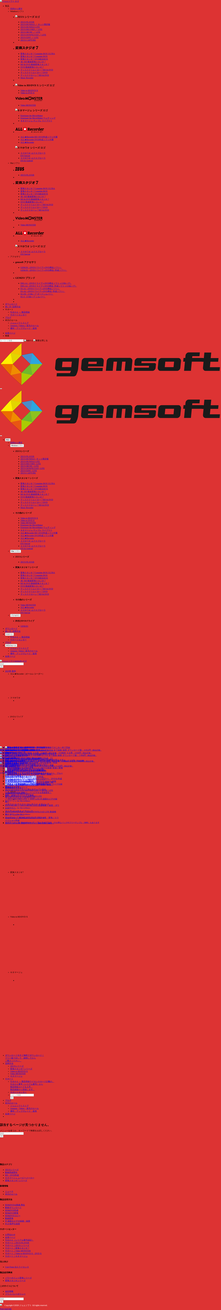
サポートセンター (18, 315)
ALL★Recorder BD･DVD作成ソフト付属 (38, 137)
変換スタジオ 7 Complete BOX (34, 56)
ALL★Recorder (27, 142)
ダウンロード (11, 304)
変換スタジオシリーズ (15, 1280)
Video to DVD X (27, 93)
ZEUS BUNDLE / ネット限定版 (34, 459)
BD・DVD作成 (12, 1175)
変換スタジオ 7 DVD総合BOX (34, 59)
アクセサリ (15, 615)
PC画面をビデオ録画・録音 (17, 1221)
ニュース (9, 1191)
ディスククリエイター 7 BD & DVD (36, 70)
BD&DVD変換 (11, 1213)
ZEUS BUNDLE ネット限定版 (35, 24)
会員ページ (10, 333)
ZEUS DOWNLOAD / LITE (32, 468)
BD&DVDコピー (12, 1216)
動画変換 (9, 1218)
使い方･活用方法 (12, 307)
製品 (7, 440)
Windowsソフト (17, 446)
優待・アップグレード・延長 (23, 328)
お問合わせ (10, 1235)
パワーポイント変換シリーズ (18, 1278)
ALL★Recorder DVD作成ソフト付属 (36, 140)
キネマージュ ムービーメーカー (19, 1178)
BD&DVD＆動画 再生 (15, 1205)
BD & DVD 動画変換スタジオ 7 (34, 64)
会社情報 (9, 1291)
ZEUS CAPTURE (28, 40)
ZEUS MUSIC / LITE (29, 466)
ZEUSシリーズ (17, 1066)
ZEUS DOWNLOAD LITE (33, 35)
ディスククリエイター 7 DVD (34, 72)
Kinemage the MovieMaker (31, 116)
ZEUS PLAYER (27, 22)
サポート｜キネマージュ (16, 1256)
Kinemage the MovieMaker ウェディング (38, 118)
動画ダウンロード (13, 1207)
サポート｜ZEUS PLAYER (17, 1243)
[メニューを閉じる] (1, 435)
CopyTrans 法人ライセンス (17, 1267)
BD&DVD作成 (11, 1210)
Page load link (6, 1309)
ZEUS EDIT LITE (29, 37)
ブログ (8, 317)
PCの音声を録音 (12, 1224)
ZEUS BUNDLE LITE (30, 27)
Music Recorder (26, 78)
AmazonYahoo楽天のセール (24, 326)
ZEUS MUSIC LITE (30, 32)
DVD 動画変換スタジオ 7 (31, 67)
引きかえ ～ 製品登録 (20, 312)
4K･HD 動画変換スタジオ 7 (33, 62)
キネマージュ (16, 1076)
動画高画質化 (11, 1172)
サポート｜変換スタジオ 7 (17, 1248)
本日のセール (11, 645)
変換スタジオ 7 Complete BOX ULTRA (37, 54)
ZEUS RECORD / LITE (30, 464)
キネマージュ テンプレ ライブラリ (36, 121)
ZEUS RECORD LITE (31, 29)
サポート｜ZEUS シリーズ (17, 1245)
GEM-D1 (24, 626)
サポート (9, 634)
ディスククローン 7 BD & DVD (34, 75)
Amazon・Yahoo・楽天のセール (24, 1108)
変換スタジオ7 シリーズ (21, 1069)
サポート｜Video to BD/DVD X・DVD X (23, 1253)
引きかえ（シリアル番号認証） (19, 1240)
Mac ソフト (15, 551)
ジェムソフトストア (19, 323)
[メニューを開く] (1, 388)
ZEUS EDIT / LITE (28, 471)
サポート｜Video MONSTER (18, 1251)
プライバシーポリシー (15, 1294)
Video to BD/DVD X (29, 90)
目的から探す (16, 9)
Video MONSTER (28, 105)
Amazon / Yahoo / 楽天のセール (24, 651)
